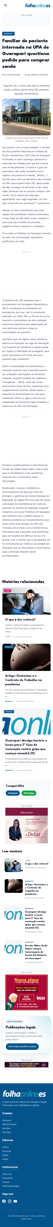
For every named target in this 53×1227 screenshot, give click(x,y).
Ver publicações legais (22, 1046)
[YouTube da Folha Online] (15, 1201)
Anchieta (6, 1128)
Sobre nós (7, 1174)
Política (5, 1147)
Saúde (5, 1155)
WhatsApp (29, 793)
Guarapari (6, 1120)
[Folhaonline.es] (38, 5)
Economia (6, 1151)
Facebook (13, 793)
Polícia (5, 1159)
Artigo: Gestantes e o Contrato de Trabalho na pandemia (23, 680)
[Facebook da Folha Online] (4, 1201)
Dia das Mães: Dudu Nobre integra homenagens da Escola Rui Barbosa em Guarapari (36, 952)
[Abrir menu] (5, 5)
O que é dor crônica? (20, 619)
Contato (6, 1182)
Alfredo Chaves (9, 1124)
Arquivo (8, 33)
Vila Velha (6, 1132)
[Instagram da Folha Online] (9, 1201)
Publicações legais (10, 1186)
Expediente (7, 1178)
